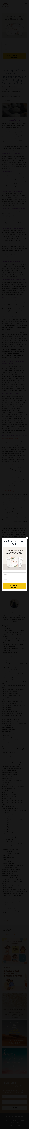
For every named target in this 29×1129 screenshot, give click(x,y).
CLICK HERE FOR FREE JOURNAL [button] (14, 586)
